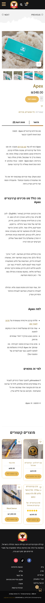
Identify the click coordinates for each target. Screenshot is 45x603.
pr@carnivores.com (9, 597)
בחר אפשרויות (32, 476)
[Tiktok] (22, 560)
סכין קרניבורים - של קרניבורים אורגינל (33, 504)
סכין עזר (12, 462)
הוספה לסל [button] (11, 473)
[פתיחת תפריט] (4, 4)
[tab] (36, 122)
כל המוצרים (30, 112)
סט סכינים (22, 146)
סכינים (21, 112)
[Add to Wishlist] (41, 98)
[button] (21, 5)
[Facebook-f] (29, 560)
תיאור (36, 122)
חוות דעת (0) (19, 122)
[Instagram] (16, 560)
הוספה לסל (32, 99)
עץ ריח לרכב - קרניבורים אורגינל (33, 464)
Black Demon (12, 508)
